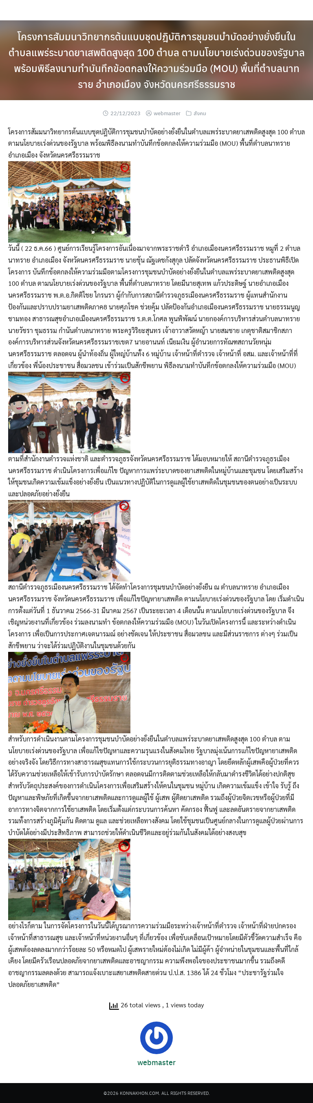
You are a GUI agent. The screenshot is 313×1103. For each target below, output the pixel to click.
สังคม (200, 113)
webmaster (167, 113)
